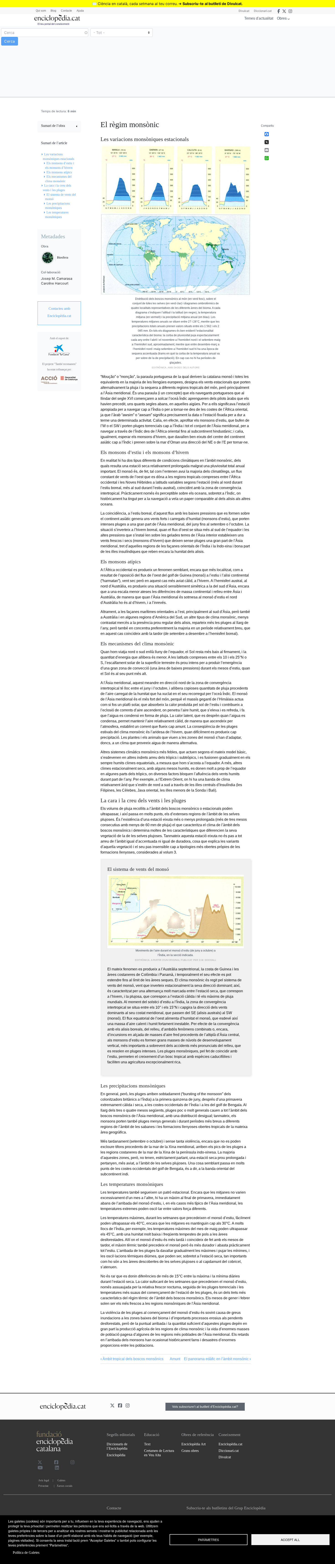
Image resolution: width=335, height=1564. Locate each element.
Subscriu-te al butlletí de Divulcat (212, 3)
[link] (59, 126)
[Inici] (57, 18)
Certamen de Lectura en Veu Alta (159, 1453)
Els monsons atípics (59, 172)
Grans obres (190, 1451)
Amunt (175, 1359)
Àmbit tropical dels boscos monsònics (131, 1359)
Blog (53, 10)
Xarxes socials (64, 1485)
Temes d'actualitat (258, 18)
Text (147, 1444)
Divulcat (244, 11)
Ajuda (80, 10)
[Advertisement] (251, 61)
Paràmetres (208, 1539)
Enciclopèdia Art (193, 1444)
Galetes (61, 1480)
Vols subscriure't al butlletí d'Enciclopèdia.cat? (205, 1406)
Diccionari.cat (263, 11)
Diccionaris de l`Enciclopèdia (117, 1446)
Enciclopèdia (116, 1455)
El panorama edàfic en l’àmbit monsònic (217, 1359)
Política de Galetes (26, 1552)
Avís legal (43, 1480)
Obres (282, 18)
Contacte (66, 10)
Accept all (290, 1539)
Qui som (41, 10)
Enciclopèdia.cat (230, 1444)
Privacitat (43, 1485)
